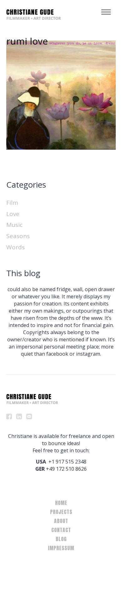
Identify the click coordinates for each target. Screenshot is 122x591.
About (61, 521)
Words (15, 247)
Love (12, 214)
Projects (61, 512)
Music (14, 225)
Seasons (18, 236)
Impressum (61, 548)
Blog (61, 539)
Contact (61, 530)
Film (12, 203)
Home (61, 503)
